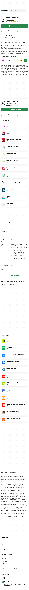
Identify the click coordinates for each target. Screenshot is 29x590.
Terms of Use (4, 563)
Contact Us (4, 551)
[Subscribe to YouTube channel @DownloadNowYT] (8, 578)
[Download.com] (4, 10)
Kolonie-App (12, 18)
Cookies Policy (5, 566)
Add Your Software (5, 549)
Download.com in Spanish (7, 554)
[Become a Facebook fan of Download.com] (3, 578)
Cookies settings (5, 570)
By (10, 20)
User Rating (8, 21)
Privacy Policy (4, 561)
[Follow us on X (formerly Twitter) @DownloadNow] (5, 578)
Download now (15, 26)
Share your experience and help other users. (11, 31)
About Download (5, 547)
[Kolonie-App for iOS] (3, 20)
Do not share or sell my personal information (11, 568)
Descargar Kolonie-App (6, 284)
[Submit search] (10, 10)
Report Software (15, 275)
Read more (13, 39)
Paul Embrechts (5, 474)
